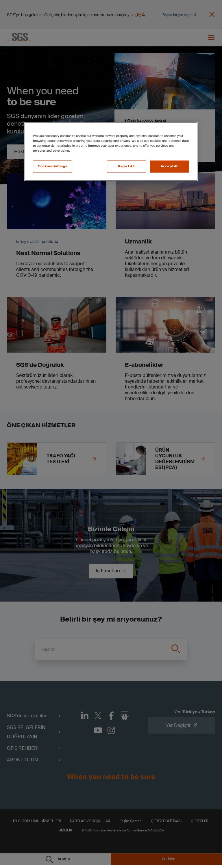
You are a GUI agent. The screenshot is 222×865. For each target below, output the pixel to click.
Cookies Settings (52, 166)
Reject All (126, 166)
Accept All (170, 166)
